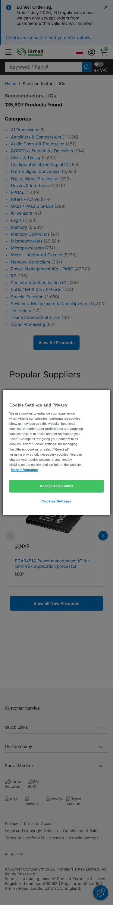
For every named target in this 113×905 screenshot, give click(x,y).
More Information (24, 470)
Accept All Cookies (56, 486)
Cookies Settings (56, 501)
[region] (56, 452)
